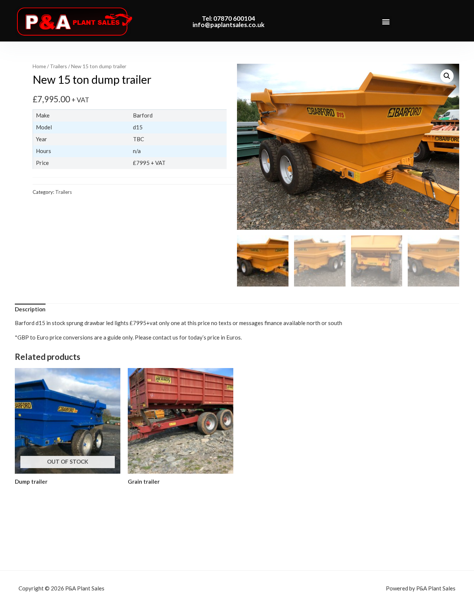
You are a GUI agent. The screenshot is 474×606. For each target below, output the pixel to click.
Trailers (58, 66)
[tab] (30, 309)
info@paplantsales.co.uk (228, 25)
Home (39, 66)
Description (30, 309)
